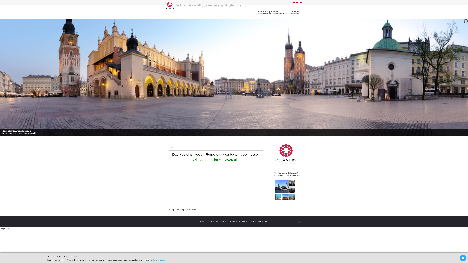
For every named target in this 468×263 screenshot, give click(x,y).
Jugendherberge (272, 12)
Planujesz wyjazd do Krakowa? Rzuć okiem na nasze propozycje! (287, 174)
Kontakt (295, 12)
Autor (10, 228)
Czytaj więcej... (158, 259)
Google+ (3, 228)
